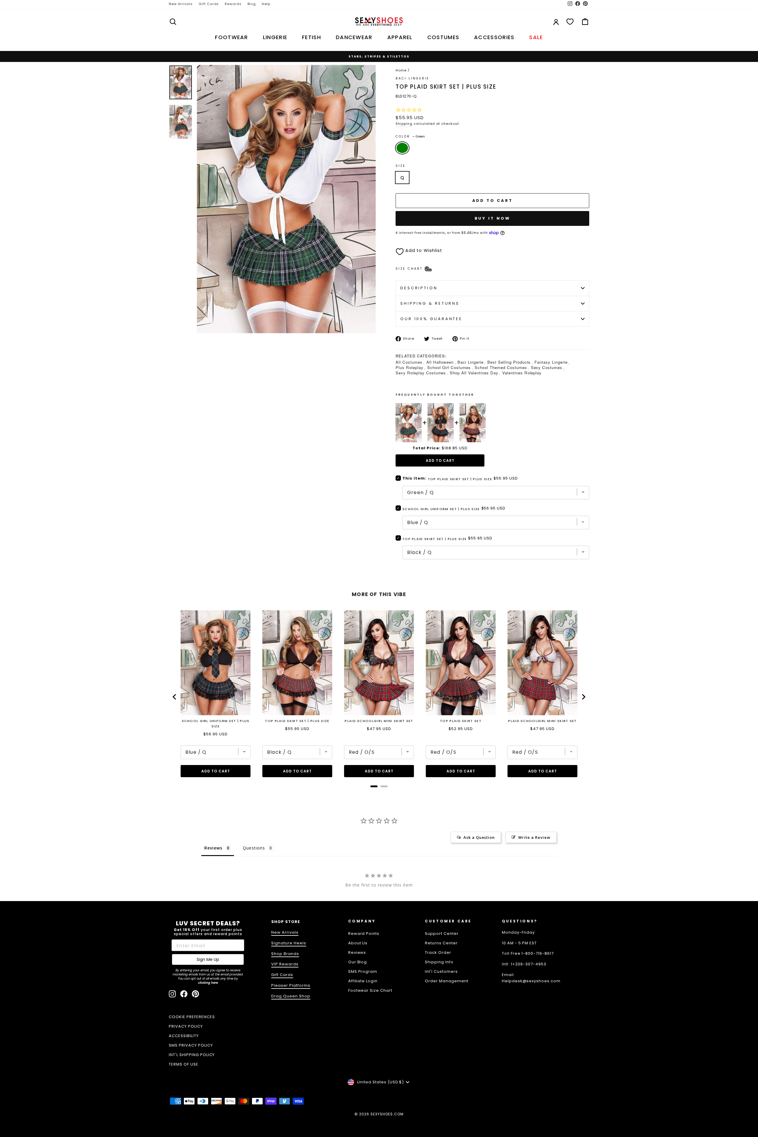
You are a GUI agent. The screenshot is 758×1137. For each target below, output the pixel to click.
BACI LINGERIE (413, 78)
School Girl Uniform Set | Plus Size (441, 509)
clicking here (208, 982)
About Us (358, 943)
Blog (252, 3)
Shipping (404, 123)
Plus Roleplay (409, 367)
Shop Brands (285, 953)
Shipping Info (439, 962)
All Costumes (409, 362)
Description (419, 288)
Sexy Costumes (547, 367)
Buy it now (492, 218)
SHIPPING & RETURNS (430, 303)
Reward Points (364, 933)
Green (402, 148)
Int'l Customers (441, 971)
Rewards (233, 3)
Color (410, 136)
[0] (570, 21)
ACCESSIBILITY (184, 1036)
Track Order (438, 952)
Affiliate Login (363, 981)
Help (266, 3)
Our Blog (357, 962)
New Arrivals (181, 3)
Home (401, 70)
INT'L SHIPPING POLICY (192, 1055)
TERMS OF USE (183, 1064)
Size (401, 166)
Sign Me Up (208, 959)
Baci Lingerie (470, 362)
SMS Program (363, 971)
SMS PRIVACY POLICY (191, 1045)
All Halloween (440, 362)
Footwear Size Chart (370, 990)
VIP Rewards (284, 964)
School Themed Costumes (501, 367)
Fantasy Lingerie (551, 362)
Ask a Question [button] (479, 837)
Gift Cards (209, 3)
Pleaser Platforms (290, 985)
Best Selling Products (509, 362)
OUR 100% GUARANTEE (431, 319)
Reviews (357, 952)
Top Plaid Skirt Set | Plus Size (434, 538)
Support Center (442, 933)
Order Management (446, 981)
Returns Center (441, 943)
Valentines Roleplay (522, 373)
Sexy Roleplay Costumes (421, 373)
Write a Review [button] (534, 837)
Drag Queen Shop (290, 996)
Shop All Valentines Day (474, 373)
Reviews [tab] (213, 848)
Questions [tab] (254, 848)
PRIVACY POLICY (186, 1026)
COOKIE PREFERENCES (192, 1017)
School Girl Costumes (449, 367)
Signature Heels (288, 943)
